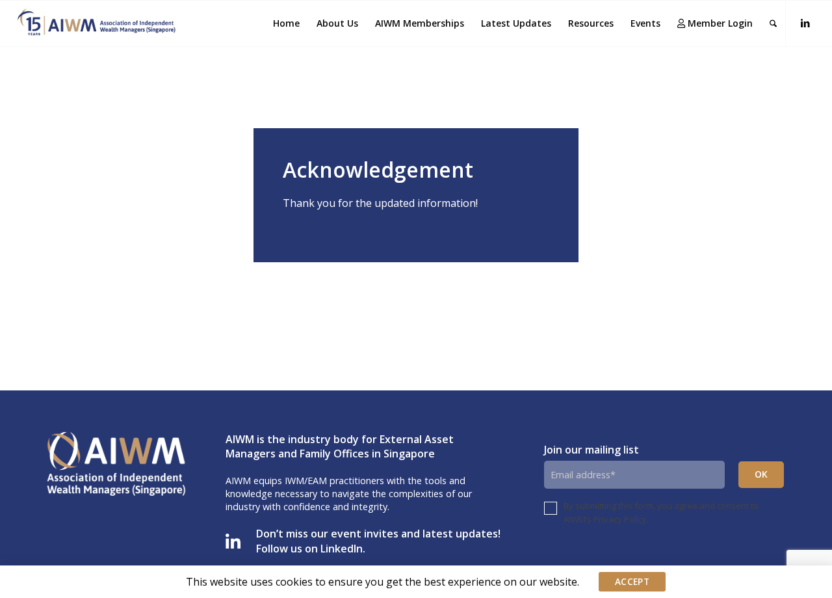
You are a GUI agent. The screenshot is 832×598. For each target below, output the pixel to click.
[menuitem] (286, 23)
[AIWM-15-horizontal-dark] (97, 23)
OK (761, 474)
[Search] (773, 23)
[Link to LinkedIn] (805, 23)
